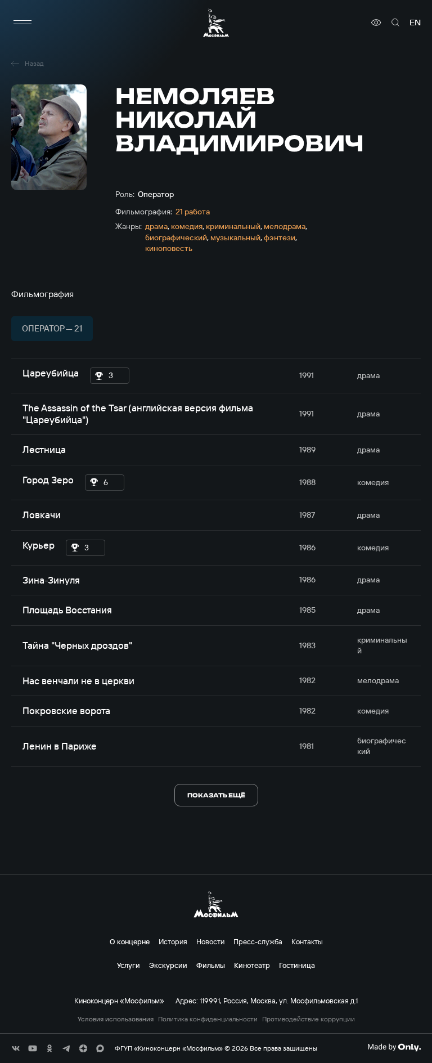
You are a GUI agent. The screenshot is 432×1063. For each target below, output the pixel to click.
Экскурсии (168, 965)
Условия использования (116, 1019)
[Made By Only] (394, 1047)
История (173, 941)
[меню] (22, 22)
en (415, 22)
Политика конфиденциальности (208, 1019)
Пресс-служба (257, 941)
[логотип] (216, 23)
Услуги (128, 965)
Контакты (307, 941)
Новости (210, 941)
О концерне (130, 941)
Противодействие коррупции (308, 1019)
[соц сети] (15, 1048)
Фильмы (210, 965)
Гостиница (297, 965)
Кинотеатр (252, 965)
